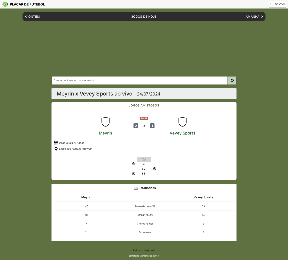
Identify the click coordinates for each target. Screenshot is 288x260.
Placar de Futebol (27, 4)
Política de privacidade (144, 250)
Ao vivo (279, 4)
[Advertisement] (144, 48)
